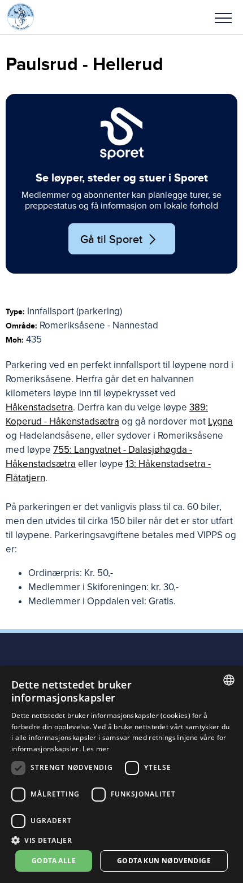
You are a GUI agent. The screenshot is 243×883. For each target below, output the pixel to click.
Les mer (96, 749)
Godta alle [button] (54, 860)
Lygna (220, 421)
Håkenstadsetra (39, 407)
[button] (223, 17)
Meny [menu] (223, 17)
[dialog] (121, 774)
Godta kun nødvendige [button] (164, 860)
